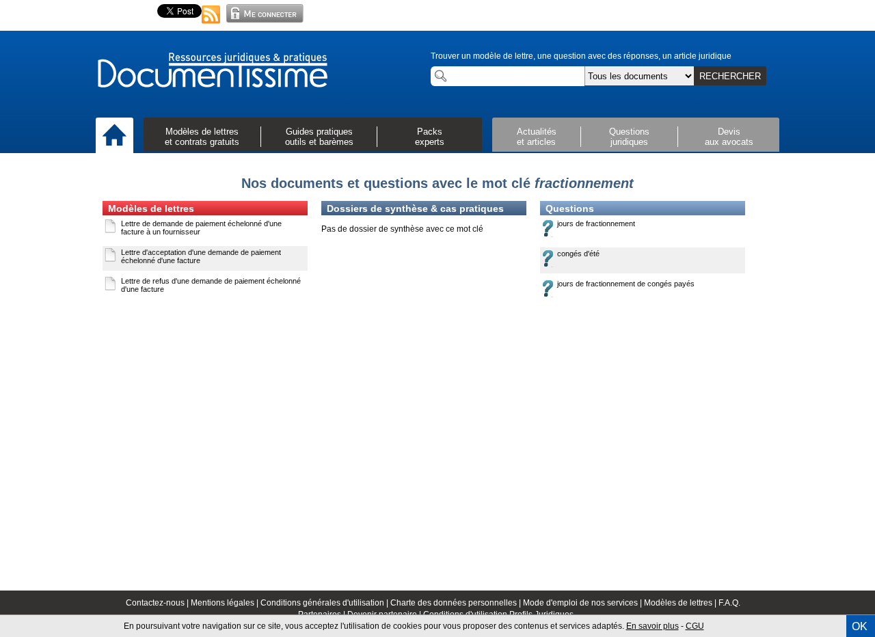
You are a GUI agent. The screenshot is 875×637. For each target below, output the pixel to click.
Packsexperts (429, 136)
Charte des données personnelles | (456, 603)
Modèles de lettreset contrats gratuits (202, 136)
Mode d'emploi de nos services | (583, 603)
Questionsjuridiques (629, 136)
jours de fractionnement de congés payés (626, 284)
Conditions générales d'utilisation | (325, 603)
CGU (695, 626)
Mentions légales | (225, 603)
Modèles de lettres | (681, 603)
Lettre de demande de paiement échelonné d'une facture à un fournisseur (201, 227)
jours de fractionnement (596, 223)
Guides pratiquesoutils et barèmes (319, 136)
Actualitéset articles (536, 136)
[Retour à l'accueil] (212, 71)
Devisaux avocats (729, 136)
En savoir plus (652, 626)
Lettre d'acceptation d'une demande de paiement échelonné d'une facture (201, 256)
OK (859, 626)
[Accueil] (114, 136)
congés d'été (578, 253)
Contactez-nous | (158, 603)
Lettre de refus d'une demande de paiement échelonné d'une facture (211, 285)
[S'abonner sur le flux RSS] (211, 24)
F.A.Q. (729, 603)
